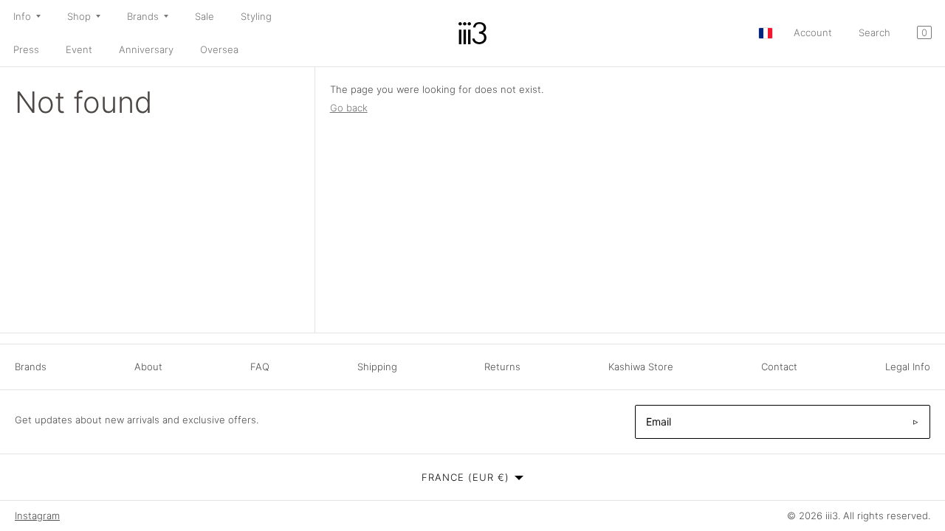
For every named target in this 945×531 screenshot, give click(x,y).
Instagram (37, 515)
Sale (204, 16)
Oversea (219, 49)
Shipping (377, 366)
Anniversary (146, 49)
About (148, 366)
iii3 (831, 515)
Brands (31, 366)
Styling (256, 16)
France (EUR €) (465, 477)
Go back (349, 108)
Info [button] (22, 16)
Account (813, 32)
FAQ (259, 366)
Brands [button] (143, 16)
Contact (779, 366)
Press (26, 49)
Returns (502, 366)
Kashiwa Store (640, 366)
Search (874, 32)
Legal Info (907, 366)
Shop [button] (79, 16)
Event (79, 49)
